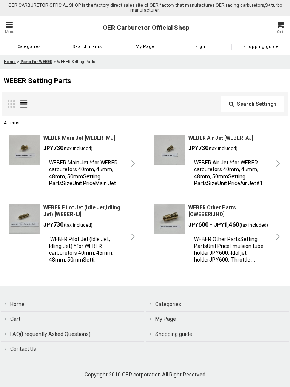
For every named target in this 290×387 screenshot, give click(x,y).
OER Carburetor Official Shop (146, 27)
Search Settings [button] (257, 104)
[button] (9, 27)
